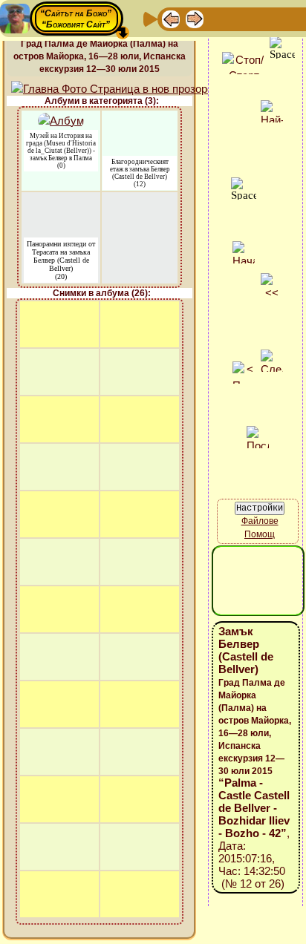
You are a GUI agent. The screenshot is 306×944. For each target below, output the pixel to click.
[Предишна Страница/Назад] (171, 18)
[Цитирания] (242, 18)
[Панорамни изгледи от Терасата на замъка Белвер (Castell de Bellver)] (61, 201)
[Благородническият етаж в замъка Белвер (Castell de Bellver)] (140, 120)
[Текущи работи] (266, 18)
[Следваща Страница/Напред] (195, 18)
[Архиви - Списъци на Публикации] (218, 18)
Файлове (260, 521)
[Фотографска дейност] (290, 18)
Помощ (259, 534)
